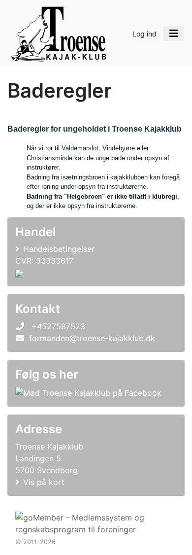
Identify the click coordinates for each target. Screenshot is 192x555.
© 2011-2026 (35, 542)
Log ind (144, 34)
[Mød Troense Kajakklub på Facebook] (88, 392)
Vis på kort (43, 482)
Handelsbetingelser (59, 249)
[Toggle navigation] (173, 33)
